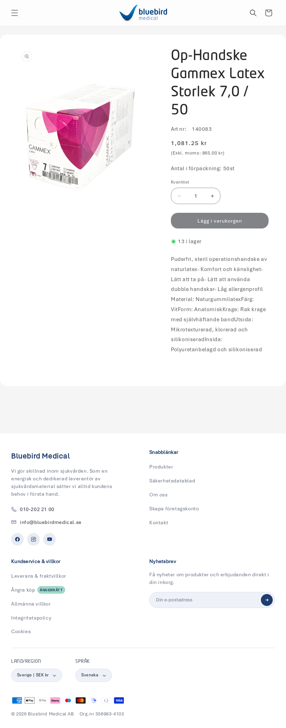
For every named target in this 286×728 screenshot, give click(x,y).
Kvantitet (180, 182)
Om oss (158, 494)
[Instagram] (33, 539)
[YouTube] (49, 539)
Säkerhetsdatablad (172, 481)
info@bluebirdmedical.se (51, 522)
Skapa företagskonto (174, 508)
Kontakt (158, 522)
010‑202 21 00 (37, 509)
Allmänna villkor (31, 604)
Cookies (21, 631)
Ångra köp (37, 590)
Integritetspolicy (31, 618)
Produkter (161, 467)
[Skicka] (267, 600)
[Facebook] (17, 539)
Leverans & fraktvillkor (38, 576)
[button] (14, 13)
